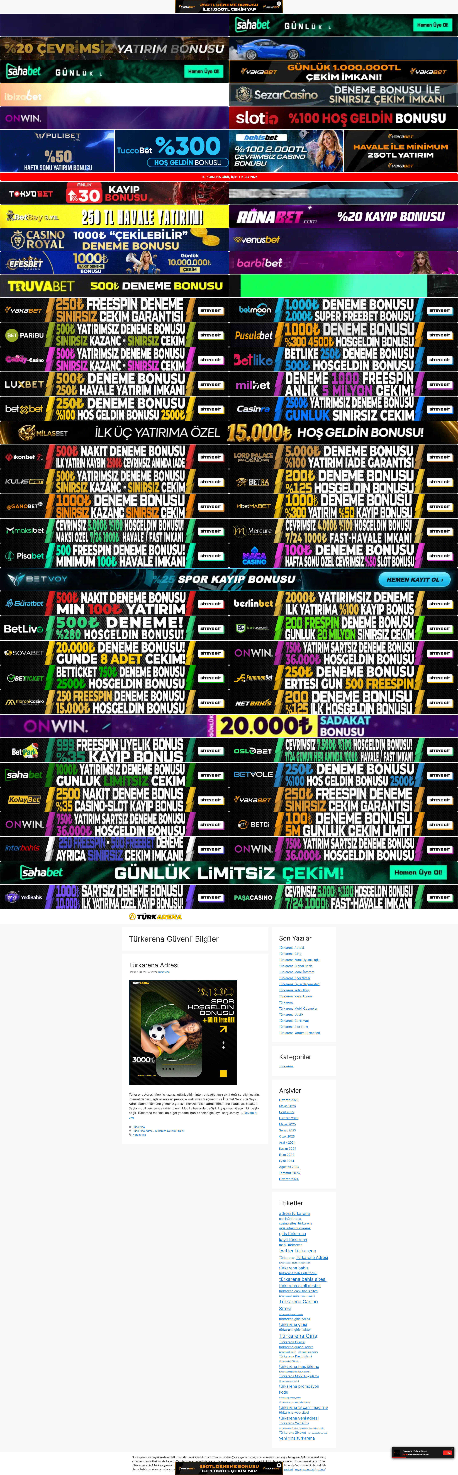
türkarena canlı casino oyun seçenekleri (297, 1296)
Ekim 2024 (286, 1154)
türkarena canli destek (300, 1285)
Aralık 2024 (287, 1142)
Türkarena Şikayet (292, 1432)
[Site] (114, 310)
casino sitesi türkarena (295, 1223)
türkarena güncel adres (296, 1347)
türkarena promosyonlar (290, 1398)
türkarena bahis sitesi (303, 1279)
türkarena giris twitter (295, 1329)
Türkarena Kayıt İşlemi (295, 1356)
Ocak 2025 (287, 1136)
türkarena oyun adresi (289, 1381)
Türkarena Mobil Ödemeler (298, 1008)
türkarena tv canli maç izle (303, 1407)
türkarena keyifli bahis (289, 1361)
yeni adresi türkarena (317, 1433)
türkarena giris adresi (295, 1319)
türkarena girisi (293, 1324)
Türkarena (139, 1126)
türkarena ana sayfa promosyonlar (294, 1263)
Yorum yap (139, 1134)
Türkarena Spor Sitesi (294, 978)
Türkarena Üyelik (291, 1014)
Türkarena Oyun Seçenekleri (299, 984)
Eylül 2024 (286, 1161)
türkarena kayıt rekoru (308, 1352)
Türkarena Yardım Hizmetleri (299, 1033)
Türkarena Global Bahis (296, 966)
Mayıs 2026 (287, 1106)
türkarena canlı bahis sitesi (298, 1291)
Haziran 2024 (289, 1179)
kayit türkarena (293, 1239)
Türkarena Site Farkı (293, 1027)
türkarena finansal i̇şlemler (291, 1314)
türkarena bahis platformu (298, 1273)
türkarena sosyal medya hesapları (294, 1402)
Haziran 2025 (288, 1118)
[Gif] (229, 432)
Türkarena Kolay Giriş (294, 990)
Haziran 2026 (289, 1100)
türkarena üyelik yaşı (288, 1428)
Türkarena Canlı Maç (294, 1020)
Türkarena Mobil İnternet (296, 972)
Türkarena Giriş (290, 954)
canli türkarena (290, 1219)
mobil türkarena (290, 1245)
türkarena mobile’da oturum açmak (294, 1372)
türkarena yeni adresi (299, 1418)
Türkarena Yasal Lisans (295, 996)
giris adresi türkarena (295, 1228)
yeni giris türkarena (297, 1438)
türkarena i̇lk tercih (287, 1352)
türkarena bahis (293, 1267)
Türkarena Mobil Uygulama (299, 1376)
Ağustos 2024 (289, 1167)
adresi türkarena (294, 1213)
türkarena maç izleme (299, 1366)
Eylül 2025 (286, 1112)
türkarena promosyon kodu (299, 1389)
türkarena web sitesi (294, 1412)
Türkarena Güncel (292, 1342)
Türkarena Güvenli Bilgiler (169, 1130)
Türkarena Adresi (154, 965)
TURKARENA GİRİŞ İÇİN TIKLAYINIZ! (229, 177)
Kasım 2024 (287, 1148)
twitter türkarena (297, 1250)
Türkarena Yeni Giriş (294, 1423)
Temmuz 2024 (289, 1173)
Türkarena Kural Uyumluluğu (299, 960)
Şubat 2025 (287, 1130)
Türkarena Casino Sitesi (298, 1305)
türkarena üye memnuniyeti (312, 1428)
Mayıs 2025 (287, 1124)
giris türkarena (292, 1233)
